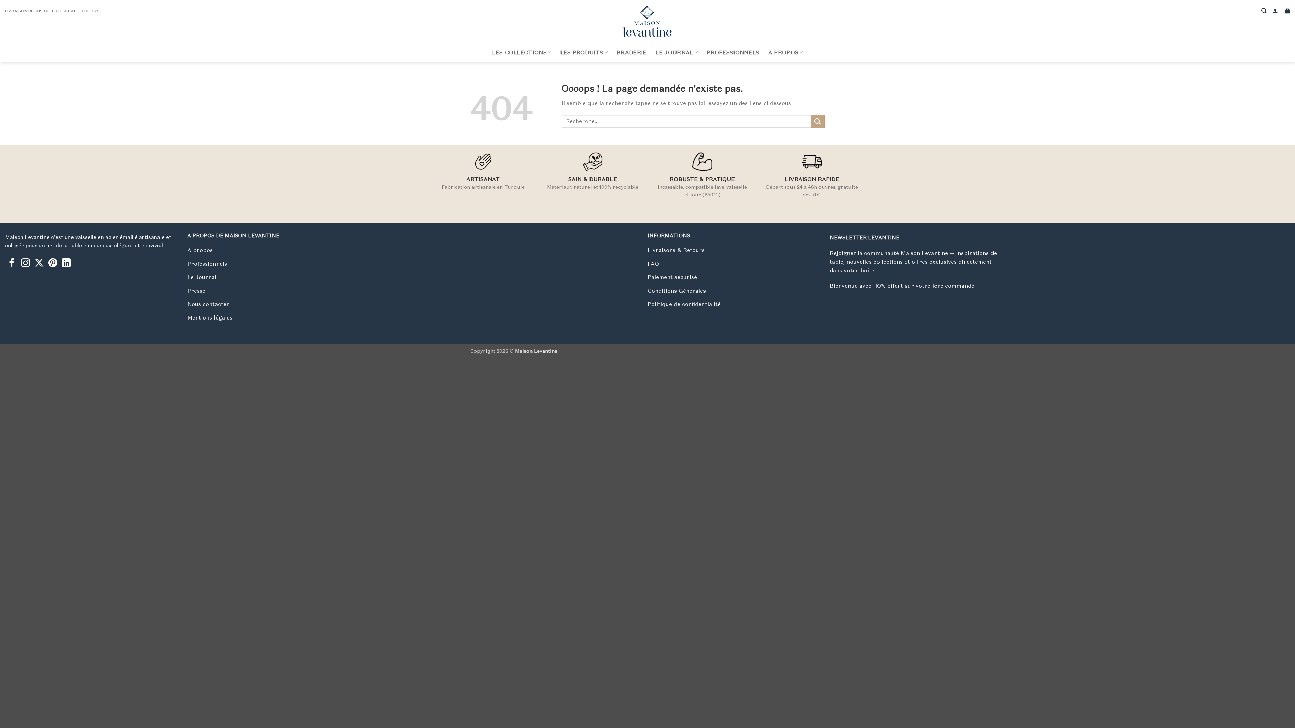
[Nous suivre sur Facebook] (12, 264)
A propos (783, 52)
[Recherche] (1264, 11)
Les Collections (519, 52)
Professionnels (733, 52)
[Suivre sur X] (39, 264)
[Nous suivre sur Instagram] (25, 264)
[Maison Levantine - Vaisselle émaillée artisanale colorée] (647, 21)
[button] (1275, 11)
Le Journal (674, 52)
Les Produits (581, 52)
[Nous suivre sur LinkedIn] (66, 264)
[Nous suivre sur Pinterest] (52, 264)
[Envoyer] (818, 121)
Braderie (631, 52)
